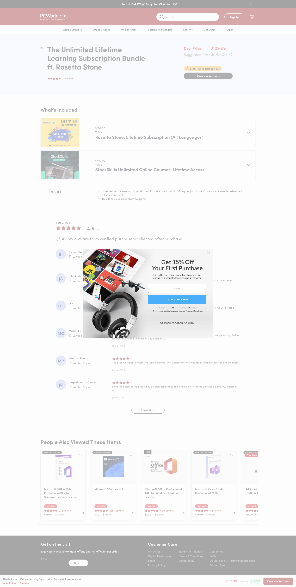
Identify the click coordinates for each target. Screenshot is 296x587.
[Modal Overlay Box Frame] (148, 293)
